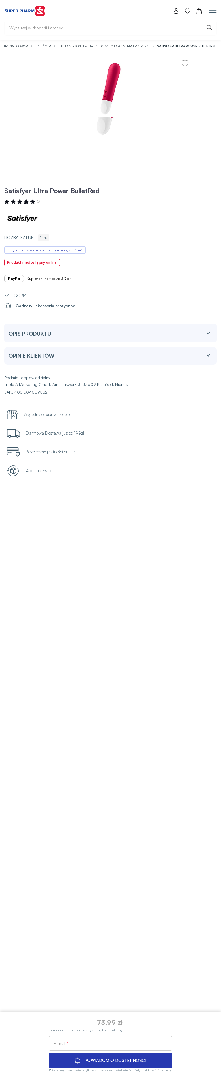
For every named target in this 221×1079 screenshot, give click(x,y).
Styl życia (43, 46)
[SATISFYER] (21, 218)
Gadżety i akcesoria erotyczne (125, 46)
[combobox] (110, 28)
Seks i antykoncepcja (76, 46)
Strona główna (15, 46)
